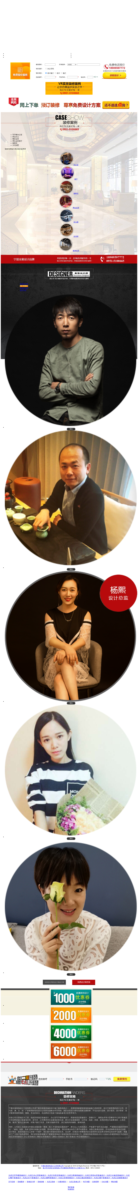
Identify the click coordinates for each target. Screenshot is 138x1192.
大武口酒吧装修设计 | (49, 1178)
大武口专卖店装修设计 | (57, 1175)
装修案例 (21, 1182)
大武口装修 (51, 1182)
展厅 (76, 179)
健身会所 (76, 251)
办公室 (76, 165)
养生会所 (76, 208)
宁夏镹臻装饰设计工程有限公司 (52, 1166)
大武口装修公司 (74, 1182)
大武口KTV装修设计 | (31, 1178)
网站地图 (114, 1182)
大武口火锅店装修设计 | (116, 1175)
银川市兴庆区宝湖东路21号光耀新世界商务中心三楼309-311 (64, 1168)
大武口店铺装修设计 (120, 1178)
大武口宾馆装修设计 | (67, 1178)
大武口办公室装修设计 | (38, 1175)
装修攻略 (41, 1182)
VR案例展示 (62, 1182)
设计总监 (23, 290)
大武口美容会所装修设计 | (95, 1175)
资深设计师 (24, 288)
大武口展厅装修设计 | (103, 1178)
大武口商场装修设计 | (76, 1175)
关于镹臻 (11, 1182)
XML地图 (105, 1182)
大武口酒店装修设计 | (85, 1178)
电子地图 (86, 1182)
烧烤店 (76, 193)
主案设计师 (24, 286)
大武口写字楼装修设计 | (18, 1175)
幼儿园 (76, 222)
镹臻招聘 (95, 1182)
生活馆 (76, 236)
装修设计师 (24, 284)
